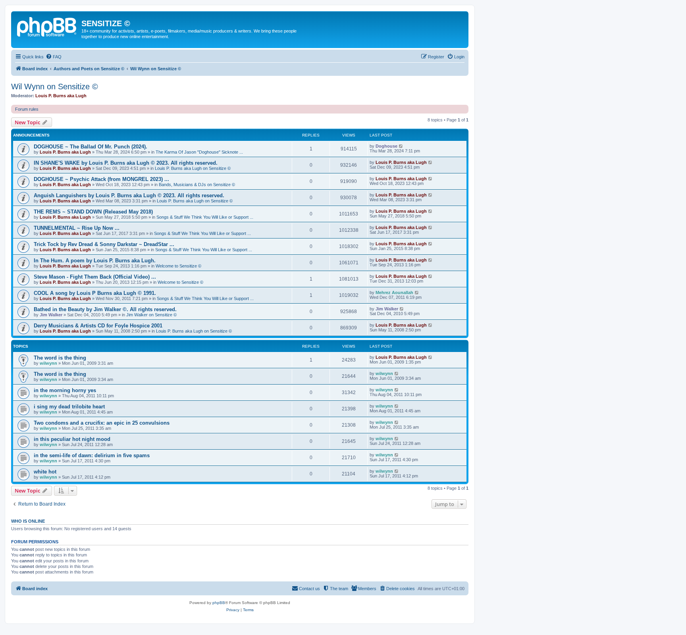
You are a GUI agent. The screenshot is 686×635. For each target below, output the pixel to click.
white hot (45, 472)
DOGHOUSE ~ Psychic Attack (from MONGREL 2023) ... (101, 179)
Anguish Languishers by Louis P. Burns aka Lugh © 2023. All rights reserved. (129, 195)
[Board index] (47, 25)
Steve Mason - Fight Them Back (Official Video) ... (95, 277)
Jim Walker (51, 314)
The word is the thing (60, 358)
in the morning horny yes (65, 390)
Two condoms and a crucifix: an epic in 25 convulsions (102, 423)
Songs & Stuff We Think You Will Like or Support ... (204, 217)
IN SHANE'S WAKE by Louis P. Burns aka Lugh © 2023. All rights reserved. (126, 163)
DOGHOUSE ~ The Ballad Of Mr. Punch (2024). (90, 147)
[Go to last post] (401, 146)
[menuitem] (54, 57)
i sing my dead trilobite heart (69, 407)
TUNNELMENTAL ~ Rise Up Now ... (76, 228)
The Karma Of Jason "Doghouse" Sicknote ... (199, 152)
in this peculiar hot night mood (72, 439)
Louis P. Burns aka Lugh (61, 95)
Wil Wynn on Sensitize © (54, 86)
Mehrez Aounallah (394, 292)
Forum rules (27, 109)
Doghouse (386, 146)
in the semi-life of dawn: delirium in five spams (92, 455)
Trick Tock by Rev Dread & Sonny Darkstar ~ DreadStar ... (104, 244)
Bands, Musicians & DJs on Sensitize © (197, 184)
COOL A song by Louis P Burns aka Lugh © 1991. (95, 293)
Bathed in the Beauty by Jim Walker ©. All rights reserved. (105, 309)
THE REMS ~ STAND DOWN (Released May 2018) (93, 212)
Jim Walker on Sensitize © (151, 314)
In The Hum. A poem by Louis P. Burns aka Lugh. (95, 261)
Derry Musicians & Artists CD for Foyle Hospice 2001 (98, 326)
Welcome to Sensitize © (178, 266)
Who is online (28, 521)
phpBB (218, 602)
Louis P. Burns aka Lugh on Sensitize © (193, 168)
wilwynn (48, 363)
